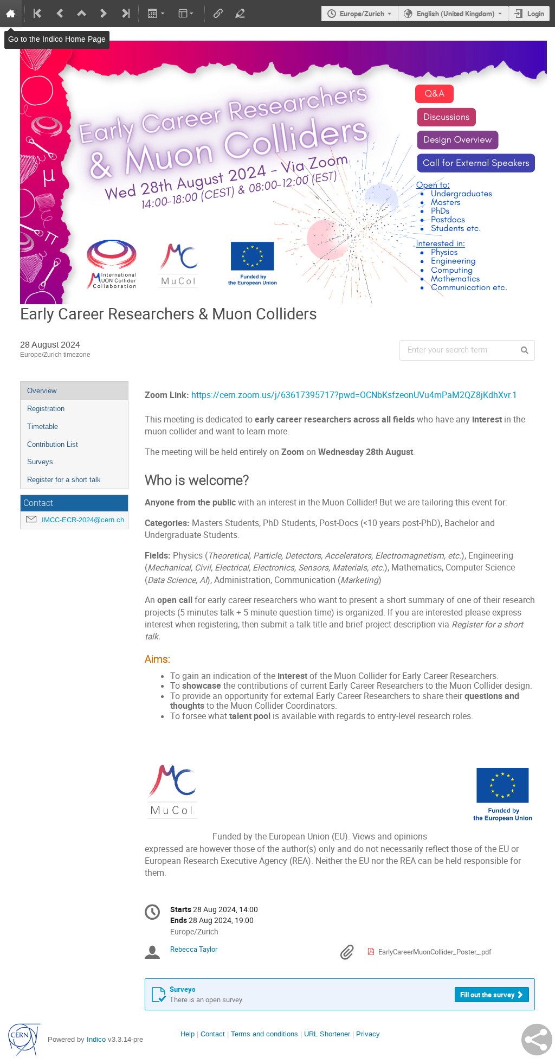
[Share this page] (536, 1039)
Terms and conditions (264, 1034)
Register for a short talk (64, 480)
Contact (213, 1034)
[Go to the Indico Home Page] (11, 13)
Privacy (368, 1034)
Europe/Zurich (362, 13)
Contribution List (52, 444)
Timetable (42, 426)
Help (187, 1034)
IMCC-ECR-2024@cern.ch (83, 519)
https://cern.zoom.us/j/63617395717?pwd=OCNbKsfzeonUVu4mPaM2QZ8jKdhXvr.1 (355, 395)
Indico (96, 1039)
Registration (45, 409)
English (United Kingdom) (456, 13)
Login (535, 13)
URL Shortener (327, 1034)
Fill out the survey (487, 994)
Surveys (40, 462)
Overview (41, 391)
